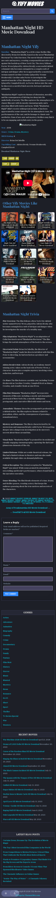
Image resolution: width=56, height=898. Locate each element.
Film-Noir (7, 662)
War (5, 720)
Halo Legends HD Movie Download (18, 815)
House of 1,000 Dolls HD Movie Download (21, 744)
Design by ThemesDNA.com (28, 895)
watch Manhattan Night (11, 502)
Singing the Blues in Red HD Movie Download (22, 759)
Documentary (9, 644)
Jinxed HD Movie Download (15, 766)
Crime (11, 132)
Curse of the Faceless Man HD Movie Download (23, 751)
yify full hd (28, 502)
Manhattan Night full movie (42, 498)
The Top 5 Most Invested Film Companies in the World (26, 848)
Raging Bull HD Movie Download (17, 810)
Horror (6, 671)
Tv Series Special (10, 716)
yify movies (37, 502)
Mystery (25, 132)
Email (6, 574)
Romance (7, 694)
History (6, 667)
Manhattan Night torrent (11, 500)
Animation (7, 627)
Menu (8, 17)
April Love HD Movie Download (17, 801)
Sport (5, 707)
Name (6, 565)
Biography (7, 631)
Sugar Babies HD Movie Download (18, 790)
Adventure (7, 622)
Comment (8, 534)
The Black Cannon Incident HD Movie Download (23, 770)
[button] (10, 893)
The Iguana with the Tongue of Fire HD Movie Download (27, 778)
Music (5, 676)
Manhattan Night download (20, 498)
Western (7, 725)
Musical (6, 680)
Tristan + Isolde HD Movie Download (19, 806)
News (5, 689)
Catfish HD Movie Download (15, 785)
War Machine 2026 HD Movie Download (20, 740)
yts (43, 502)
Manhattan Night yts (46, 500)
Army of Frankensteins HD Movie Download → (28, 508)
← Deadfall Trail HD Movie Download (28, 512)
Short (5, 703)
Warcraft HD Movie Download (16, 819)
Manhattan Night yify (29, 500)
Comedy (6, 635)
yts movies (49, 502)
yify (22, 502)
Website (6, 584)
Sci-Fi (5, 698)
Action (6, 618)
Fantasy (6, 658)
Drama (17, 132)
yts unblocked (28, 503)
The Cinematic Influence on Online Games (21, 874)
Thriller (6, 712)
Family (6, 653)
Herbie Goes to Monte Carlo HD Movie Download (24, 794)
